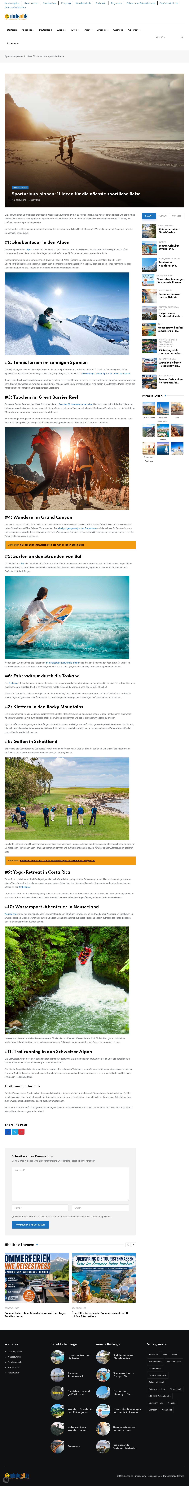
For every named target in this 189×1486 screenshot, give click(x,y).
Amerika (101, 30)
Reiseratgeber (12, 3)
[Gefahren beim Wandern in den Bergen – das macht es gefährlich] (57, 1429)
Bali (22, 563)
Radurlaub (100, 3)
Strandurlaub (176, 1389)
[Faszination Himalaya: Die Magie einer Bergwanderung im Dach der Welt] (149, 265)
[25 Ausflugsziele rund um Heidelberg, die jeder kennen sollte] (149, 347)
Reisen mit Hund (156, 1382)
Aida (165, 1354)
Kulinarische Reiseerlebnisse (140, 3)
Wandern (153, 1410)
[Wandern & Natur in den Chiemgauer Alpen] (57, 1411)
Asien (87, 30)
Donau (174, 1354)
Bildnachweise (155, 1476)
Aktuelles (11, 44)
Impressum (140, 1476)
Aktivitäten (164, 340)
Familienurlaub (166, 344)
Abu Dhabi (153, 1354)
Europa (60, 30)
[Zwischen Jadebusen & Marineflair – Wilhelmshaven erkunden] (57, 1375)
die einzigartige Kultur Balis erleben (63, 662)
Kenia (160, 324)
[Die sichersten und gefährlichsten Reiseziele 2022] (57, 1393)
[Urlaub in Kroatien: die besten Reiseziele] (57, 1357)
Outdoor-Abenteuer (158, 1375)
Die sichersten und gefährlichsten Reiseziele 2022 (79, 1394)
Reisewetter (165, 359)
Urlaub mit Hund (164, 276)
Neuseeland (10, 914)
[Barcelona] (57, 1446)
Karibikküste (25, 887)
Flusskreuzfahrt (174, 1361)
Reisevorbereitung (157, 1389)
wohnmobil (167, 1410)
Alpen (29, 249)
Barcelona (74, 1446)
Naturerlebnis (155, 1368)
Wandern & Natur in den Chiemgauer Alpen (80, 1412)
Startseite (12, 30)
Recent (148, 216)
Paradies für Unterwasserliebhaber (75, 404)
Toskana (13, 683)
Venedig (171, 1403)
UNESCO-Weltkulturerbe (160, 1396)
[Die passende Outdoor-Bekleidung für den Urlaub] (149, 313)
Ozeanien (133, 30)
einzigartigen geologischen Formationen (77, 528)
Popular (163, 216)
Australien (118, 30)
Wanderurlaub (83, 3)
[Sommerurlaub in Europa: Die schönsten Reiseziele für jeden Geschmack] (149, 248)
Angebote (27, 30)
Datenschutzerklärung (173, 1476)
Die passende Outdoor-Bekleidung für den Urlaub (171, 316)
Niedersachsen (165, 225)
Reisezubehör (165, 290)
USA (174, 359)
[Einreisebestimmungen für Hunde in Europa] (148, 280)
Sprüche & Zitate (169, 3)
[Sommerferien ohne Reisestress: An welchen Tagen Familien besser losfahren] (149, 382)
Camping (66, 3)
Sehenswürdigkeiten (15, 7)
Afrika (74, 30)
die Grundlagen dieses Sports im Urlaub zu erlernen (105, 373)
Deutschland (45, 30)
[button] (127, 1244)
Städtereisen (49, 3)
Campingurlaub (15, 1351)
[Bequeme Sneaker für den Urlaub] (149, 296)
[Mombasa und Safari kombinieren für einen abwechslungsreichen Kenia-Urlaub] (149, 329)
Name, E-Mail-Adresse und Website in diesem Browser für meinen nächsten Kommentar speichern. (63, 1216)
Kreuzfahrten (31, 3)
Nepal (161, 259)
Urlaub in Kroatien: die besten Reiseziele (79, 1358)
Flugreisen (116, 3)
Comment (177, 216)
